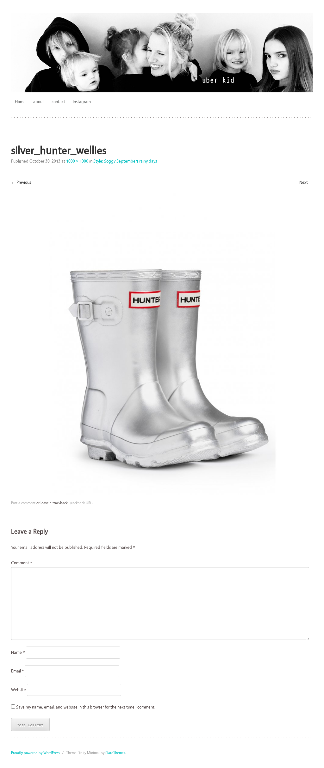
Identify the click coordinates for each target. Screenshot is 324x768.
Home (20, 101)
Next (306, 182)
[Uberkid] (162, 52)
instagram (82, 101)
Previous (21, 182)
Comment (21, 562)
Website (18, 689)
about (38, 101)
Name (18, 652)
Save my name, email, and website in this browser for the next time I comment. (85, 706)
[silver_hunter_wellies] (162, 493)
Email (17, 670)
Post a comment (23, 502)
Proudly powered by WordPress (35, 752)
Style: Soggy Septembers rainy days (125, 161)
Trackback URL (80, 502)
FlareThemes (115, 752)
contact (58, 101)
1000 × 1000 (77, 161)
